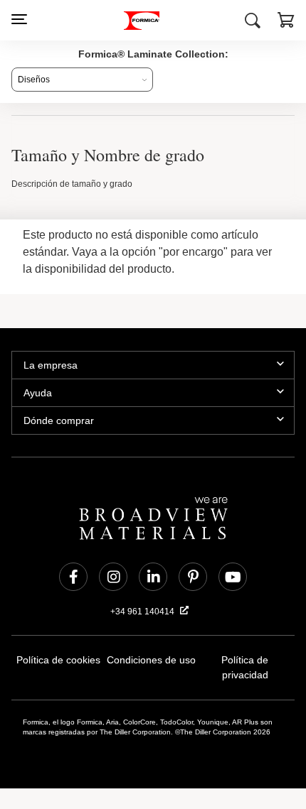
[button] (286, 22)
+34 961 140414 (144, 612)
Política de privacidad (245, 660)
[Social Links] (73, 576)
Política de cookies (58, 660)
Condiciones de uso (151, 660)
